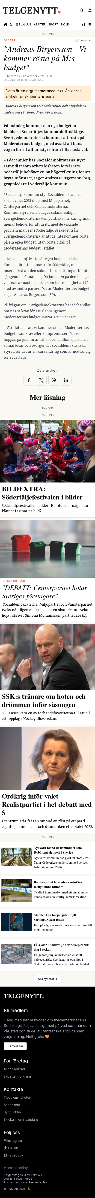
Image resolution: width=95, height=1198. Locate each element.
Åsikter (40, 24)
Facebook (15, 1155)
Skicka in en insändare (21, 1119)
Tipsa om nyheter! (17, 1097)
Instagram (14, 1141)
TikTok (12, 1148)
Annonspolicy (16, 1167)
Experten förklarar (17, 1076)
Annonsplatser (14, 1069)
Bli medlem (15, 1046)
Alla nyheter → (47, 979)
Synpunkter (12, 1112)
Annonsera (12, 1105)
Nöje (65, 24)
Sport (53, 24)
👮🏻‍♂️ (23, 24)
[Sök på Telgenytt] (81, 10)
